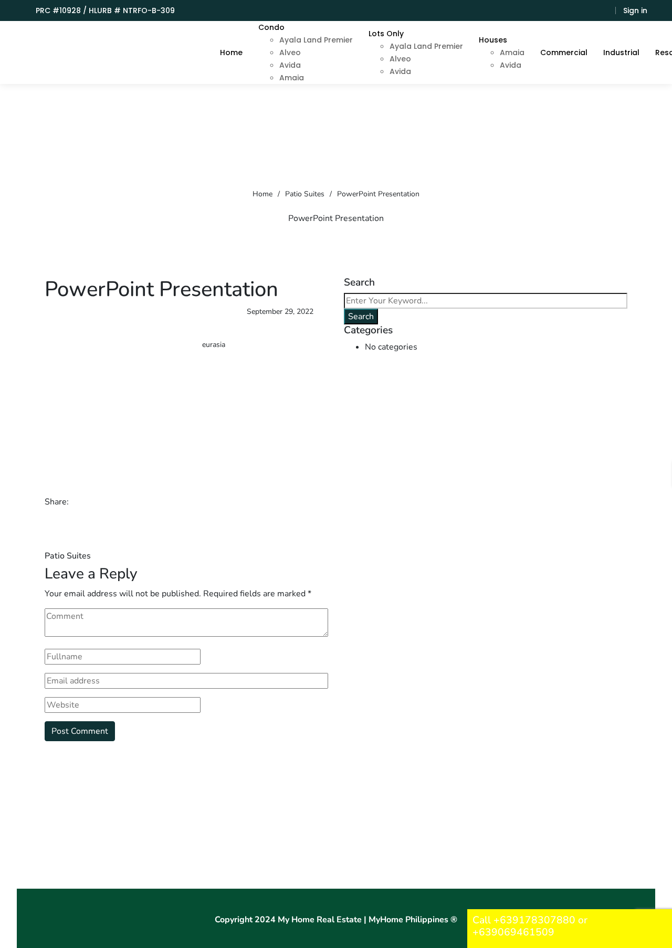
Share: (57, 502)
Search (361, 316)
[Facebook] (82, 502)
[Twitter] (96, 502)
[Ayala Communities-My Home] (103, 52)
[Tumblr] (124, 502)
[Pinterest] (138, 502)
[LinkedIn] (110, 502)
